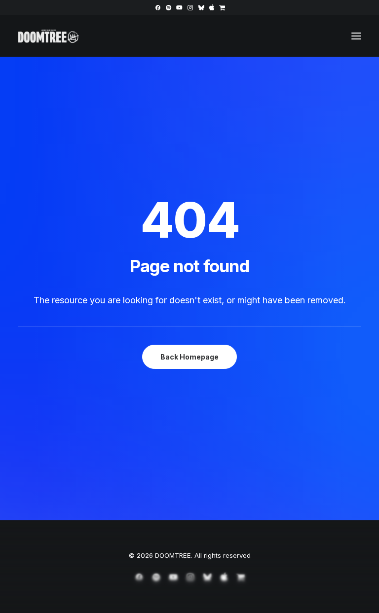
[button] (157, 7)
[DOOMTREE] (48, 36)
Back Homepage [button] (189, 357)
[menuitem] (157, 7)
